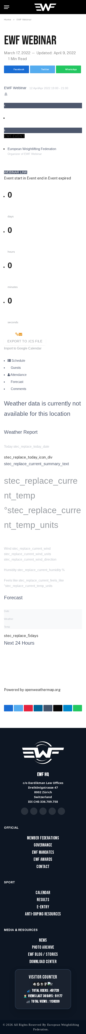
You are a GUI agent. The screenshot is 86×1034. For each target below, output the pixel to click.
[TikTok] (61, 811)
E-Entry (43, 907)
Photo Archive (43, 947)
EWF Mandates (43, 852)
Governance (43, 845)
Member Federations (43, 838)
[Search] (80, 7)
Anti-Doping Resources (43, 914)
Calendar (43, 892)
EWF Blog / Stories (43, 954)
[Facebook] (24, 811)
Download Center (43, 961)
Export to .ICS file (24, 341)
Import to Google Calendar (22, 348)
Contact (42, 866)
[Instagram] (43, 811)
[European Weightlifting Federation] (45, 7)
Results (43, 900)
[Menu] (6, 7)
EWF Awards (43, 859)
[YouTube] (52, 811)
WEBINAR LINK (15, 172)
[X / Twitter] (33, 811)
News (43, 940)
